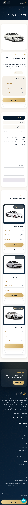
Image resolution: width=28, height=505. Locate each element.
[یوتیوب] (13, 417)
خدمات (25, 444)
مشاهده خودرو (14, 245)
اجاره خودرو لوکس (18, 398)
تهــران (11, 402)
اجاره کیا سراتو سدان (18, 277)
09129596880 (22, 468)
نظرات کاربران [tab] (20, 118)
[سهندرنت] (22, 2)
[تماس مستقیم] (8, 2)
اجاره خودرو (24, 447)
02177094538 (21, 474)
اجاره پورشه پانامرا (19, 327)
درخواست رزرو (14, 105)
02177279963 (22, 477)
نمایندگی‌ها (24, 430)
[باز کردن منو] (4, 2)
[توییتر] (17, 417)
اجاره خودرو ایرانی (23, 450)
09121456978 (17, 382)
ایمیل (23, 157)
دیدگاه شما (22, 166)
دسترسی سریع (22, 423)
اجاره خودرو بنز (18, 73)
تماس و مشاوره (14, 100)
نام (24, 148)
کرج (11, 407)
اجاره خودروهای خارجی (22, 9)
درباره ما (25, 435)
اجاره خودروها (15, 7)
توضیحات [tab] (21, 122)
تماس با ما (24, 438)
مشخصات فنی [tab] (20, 127)
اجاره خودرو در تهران (17, 69)
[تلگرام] (25, 417)
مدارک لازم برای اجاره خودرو (20, 432)
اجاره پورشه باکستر (19, 226)
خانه (26, 427)
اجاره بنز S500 (12, 9)
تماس (14, 249)
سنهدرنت (10, 62)
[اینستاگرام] (21, 417)
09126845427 (21, 471)
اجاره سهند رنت (23, 7)
